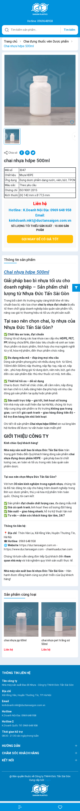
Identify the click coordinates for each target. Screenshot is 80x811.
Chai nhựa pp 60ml (15, 640)
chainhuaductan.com (59, 549)
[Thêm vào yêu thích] (72, 121)
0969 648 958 (27, 541)
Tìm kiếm (69, 29)
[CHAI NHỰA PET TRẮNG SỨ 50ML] (58, 619)
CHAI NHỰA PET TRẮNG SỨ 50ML (55, 642)
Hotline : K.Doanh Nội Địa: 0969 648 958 (40, 210)
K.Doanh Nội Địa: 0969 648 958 (19, 715)
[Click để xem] (40, 90)
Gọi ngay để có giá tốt (40, 239)
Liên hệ (40, 204)
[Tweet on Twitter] (33, 152)
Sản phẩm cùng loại (20, 594)
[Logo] (40, 790)
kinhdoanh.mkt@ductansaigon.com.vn (23, 705)
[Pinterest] (27, 152)
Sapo (48, 780)
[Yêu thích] (60, 807)
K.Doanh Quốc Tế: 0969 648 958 (19, 725)
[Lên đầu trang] (74, 794)
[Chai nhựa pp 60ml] (21, 619)
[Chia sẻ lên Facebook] (21, 152)
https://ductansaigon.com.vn (37, 545)
